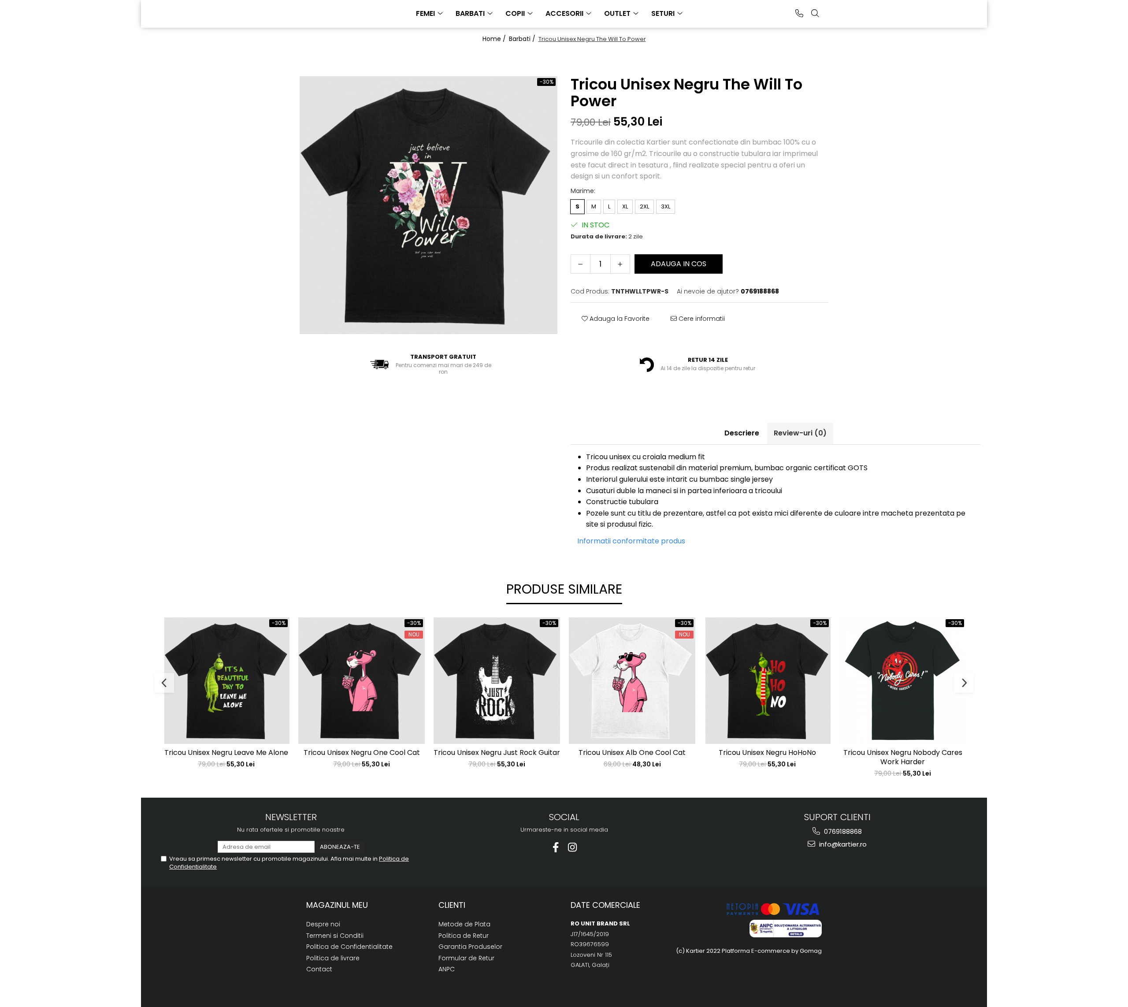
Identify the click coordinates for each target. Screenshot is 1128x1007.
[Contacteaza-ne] (799, 13)
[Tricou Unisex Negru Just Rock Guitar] (497, 680)
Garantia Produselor (470, 946)
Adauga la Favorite (618, 318)
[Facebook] (556, 847)
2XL (644, 206)
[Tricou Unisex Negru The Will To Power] (428, 205)
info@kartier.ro (842, 844)
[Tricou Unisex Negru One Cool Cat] (361, 680)
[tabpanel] (428, 205)
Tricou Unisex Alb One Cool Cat (632, 753)
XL (625, 206)
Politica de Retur (463, 935)
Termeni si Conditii (335, 935)
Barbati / (523, 38)
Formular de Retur (466, 958)
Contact (319, 969)
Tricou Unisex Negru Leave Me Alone (226, 753)
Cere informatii (701, 318)
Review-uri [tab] (800, 433)
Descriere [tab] (741, 433)
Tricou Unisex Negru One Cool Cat (362, 753)
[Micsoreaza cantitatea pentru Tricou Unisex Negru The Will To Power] (580, 264)
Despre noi (323, 924)
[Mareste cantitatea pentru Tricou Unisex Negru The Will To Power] (620, 264)
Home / (495, 38)
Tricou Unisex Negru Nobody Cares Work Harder (902, 757)
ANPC (446, 969)
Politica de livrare (333, 958)
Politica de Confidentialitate (349, 946)
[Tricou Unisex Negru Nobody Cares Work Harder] (902, 680)
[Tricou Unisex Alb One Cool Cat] (632, 680)
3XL (665, 206)
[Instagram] (572, 847)
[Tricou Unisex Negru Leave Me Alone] (226, 680)
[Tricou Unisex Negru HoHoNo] (767, 680)
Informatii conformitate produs (631, 541)
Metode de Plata (464, 924)
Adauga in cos (678, 264)
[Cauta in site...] (815, 13)
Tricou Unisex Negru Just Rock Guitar (497, 753)
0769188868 (842, 831)
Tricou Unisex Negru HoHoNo (767, 753)
